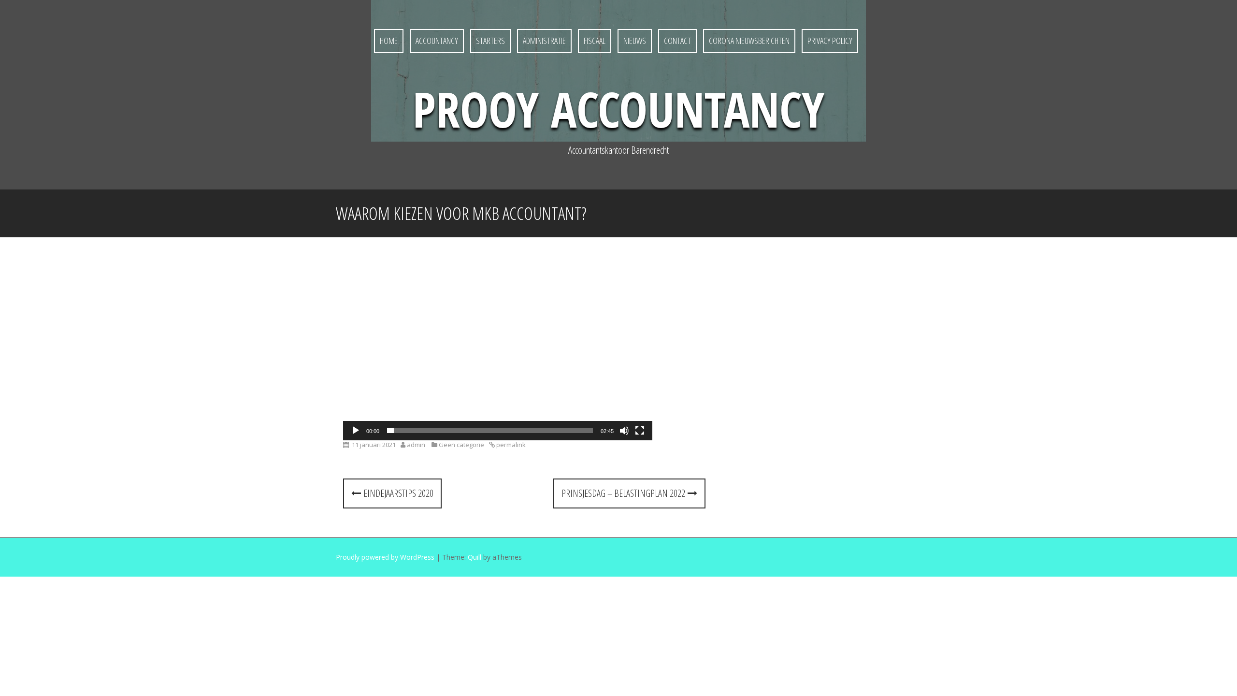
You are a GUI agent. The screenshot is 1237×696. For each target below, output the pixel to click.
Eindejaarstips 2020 (397, 493)
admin (416, 444)
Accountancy (437, 40)
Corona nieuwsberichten (749, 40)
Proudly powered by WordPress (385, 557)
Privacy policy (829, 40)
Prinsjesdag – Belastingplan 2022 (624, 493)
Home (389, 40)
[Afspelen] (355, 430)
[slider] (490, 430)
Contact (677, 40)
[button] (497, 353)
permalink (510, 444)
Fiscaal (594, 40)
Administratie (544, 40)
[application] (497, 353)
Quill (474, 557)
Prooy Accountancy (618, 109)
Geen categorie (461, 444)
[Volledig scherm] (640, 430)
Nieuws (634, 40)
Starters (490, 40)
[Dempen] (624, 430)
